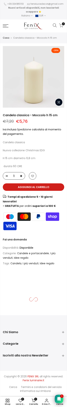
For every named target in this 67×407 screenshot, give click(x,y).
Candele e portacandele (33, 253)
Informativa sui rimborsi (35, 391)
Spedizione (24, 129)
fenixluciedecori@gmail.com (47, 3)
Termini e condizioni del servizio (41, 387)
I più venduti (31, 263)
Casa (6, 38)
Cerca (13, 387)
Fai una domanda (15, 239)
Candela (15, 263)
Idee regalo (21, 258)
